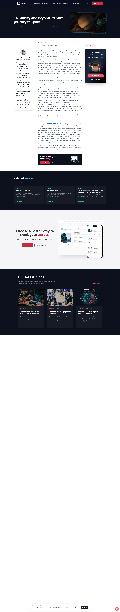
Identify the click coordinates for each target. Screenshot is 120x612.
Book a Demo (45, 162)
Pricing (59, 3)
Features (52, 3)
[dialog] (60, 607)
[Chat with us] (117, 609)
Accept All (84, 607)
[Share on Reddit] (93, 45)
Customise (76, 607)
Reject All (68, 607)
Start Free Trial (55, 162)
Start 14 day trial (41, 245)
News (39, 45)
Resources (66, 3)
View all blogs (97, 284)
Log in (88, 3)
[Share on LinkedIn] (86, 45)
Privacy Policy (39, 608)
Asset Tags (45, 3)
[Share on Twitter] (90, 45)
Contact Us (76, 3)
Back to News (43, 42)
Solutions (36, 3)
